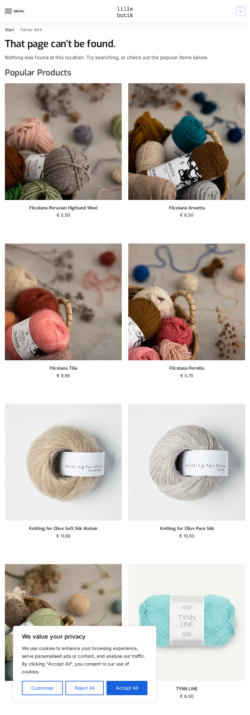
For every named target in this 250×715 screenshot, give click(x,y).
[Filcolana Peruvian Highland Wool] (63, 141)
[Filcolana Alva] (63, 622)
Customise (42, 688)
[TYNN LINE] (186, 622)
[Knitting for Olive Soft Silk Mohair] (63, 462)
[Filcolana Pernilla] (186, 302)
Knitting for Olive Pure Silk (187, 528)
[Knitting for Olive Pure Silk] (186, 462)
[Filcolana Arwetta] (186, 141)
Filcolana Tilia (63, 368)
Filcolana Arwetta (187, 208)
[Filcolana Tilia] (63, 302)
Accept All (127, 688)
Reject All (84, 688)
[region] (84, 664)
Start (9, 29)
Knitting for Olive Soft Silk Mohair (63, 528)
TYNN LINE (187, 689)
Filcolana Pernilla (186, 368)
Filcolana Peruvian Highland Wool (63, 208)
